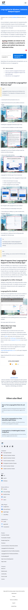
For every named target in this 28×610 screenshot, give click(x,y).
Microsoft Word (6, 509)
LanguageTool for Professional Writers (9, 553)
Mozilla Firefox (6, 494)
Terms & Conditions (14, 599)
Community (3, 573)
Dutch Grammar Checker (8, 466)
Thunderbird (6, 526)
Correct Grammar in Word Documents (9, 545)
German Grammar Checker (9, 455)
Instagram (7, 446)
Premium (3, 543)
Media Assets (4, 571)
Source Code (4, 576)
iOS (4, 475)
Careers (3, 579)
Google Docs (6, 506)
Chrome (5, 489)
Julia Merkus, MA (15, 17)
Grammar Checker (5, 535)
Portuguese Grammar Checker (10, 463)
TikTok (10, 446)
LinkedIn (12, 446)
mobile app (13, 338)
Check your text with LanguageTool (18, 56)
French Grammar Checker (9, 460)
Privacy (13, 596)
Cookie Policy (13, 606)
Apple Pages (6, 512)
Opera (4, 499)
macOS (5, 478)
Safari (4, 497)
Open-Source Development (7, 559)
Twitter (2, 446)
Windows (5, 480)
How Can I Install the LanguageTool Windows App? (15, 70)
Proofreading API (5, 556)
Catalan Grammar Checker (9, 468)
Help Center (3, 561)
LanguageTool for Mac (15, 340)
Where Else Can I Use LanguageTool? (12, 75)
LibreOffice (5, 514)
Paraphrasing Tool (5, 540)
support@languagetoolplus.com (8, 350)
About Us (3, 568)
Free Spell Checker (7, 452)
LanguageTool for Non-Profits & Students (10, 551)
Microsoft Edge (6, 491)
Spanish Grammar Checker (9, 458)
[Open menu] (25, 3)
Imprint (13, 603)
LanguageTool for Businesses (7, 548)
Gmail (4, 521)
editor (6, 336)
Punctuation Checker (5, 537)
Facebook (4, 446)
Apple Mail (5, 524)
